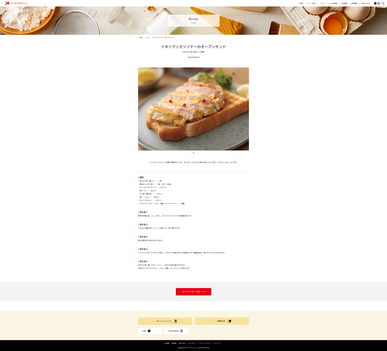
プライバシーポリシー (205, 343)
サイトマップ (217, 343)
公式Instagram (173, 331)
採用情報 (354, 3)
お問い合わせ (365, 3)
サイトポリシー (192, 343)
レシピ (322, 3)
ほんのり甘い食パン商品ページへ (194, 292)
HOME (301, 3)
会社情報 (344, 3)
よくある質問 (333, 3)
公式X (144, 331)
